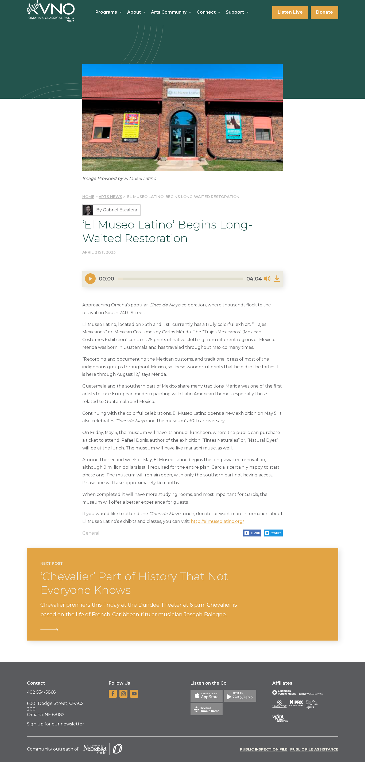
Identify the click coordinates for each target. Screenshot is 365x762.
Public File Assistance (314, 749)
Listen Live (290, 12)
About (134, 12)
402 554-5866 (41, 692)
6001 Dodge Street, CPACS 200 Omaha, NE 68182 (55, 709)
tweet (276, 532)
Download (277, 278)
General (90, 533)
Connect (206, 12)
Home (88, 196)
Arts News (110, 196)
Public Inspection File (264, 749)
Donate (324, 12)
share (255, 532)
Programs (106, 12)
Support (235, 12)
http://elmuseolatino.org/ (217, 521)
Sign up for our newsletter (55, 724)
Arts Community (169, 12)
